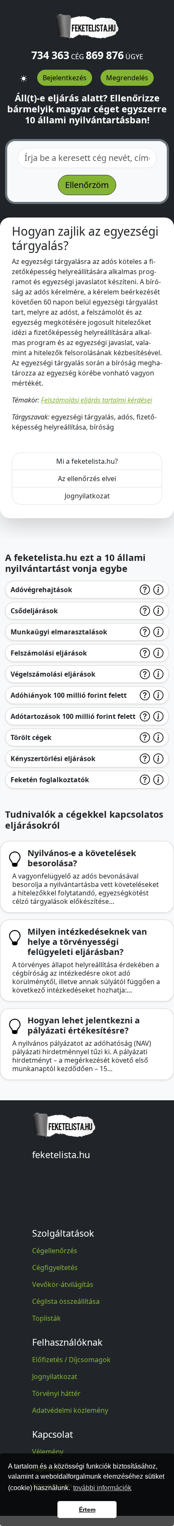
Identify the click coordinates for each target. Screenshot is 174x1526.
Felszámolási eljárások (49, 653)
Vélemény (47, 1451)
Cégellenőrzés (54, 1250)
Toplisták (46, 1318)
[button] (23, 75)
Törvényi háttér (56, 1393)
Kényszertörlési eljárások (53, 758)
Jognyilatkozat (87, 496)
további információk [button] (102, 1487)
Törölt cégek (31, 737)
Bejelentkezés (65, 77)
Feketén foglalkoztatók (50, 779)
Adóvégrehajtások (41, 589)
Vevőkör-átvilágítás (62, 1284)
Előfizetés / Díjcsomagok (71, 1359)
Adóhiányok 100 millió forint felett (69, 695)
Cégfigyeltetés (55, 1267)
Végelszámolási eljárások (53, 674)
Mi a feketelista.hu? (87, 461)
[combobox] (87, 158)
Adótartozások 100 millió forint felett (73, 716)
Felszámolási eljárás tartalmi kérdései (96, 400)
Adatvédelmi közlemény (70, 1410)
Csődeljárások (34, 610)
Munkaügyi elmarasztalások (59, 632)
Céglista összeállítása (66, 1301)
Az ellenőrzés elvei (87, 478)
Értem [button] (87, 1509)
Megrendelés (127, 77)
